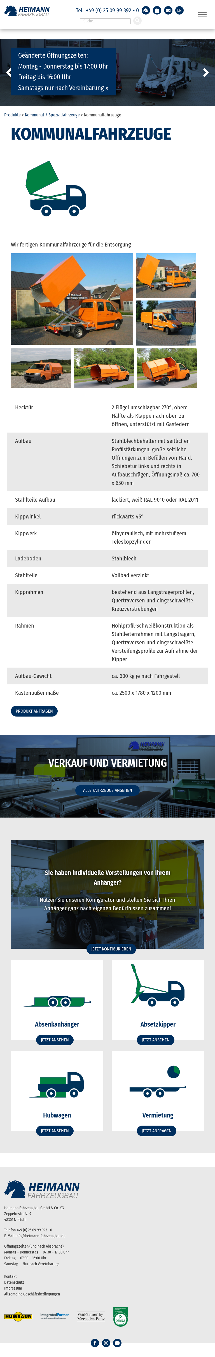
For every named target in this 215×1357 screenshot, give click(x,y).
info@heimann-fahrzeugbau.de (40, 1236)
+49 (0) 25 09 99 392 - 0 (34, 1230)
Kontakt (10, 1276)
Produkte (12, 115)
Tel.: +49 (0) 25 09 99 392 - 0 (107, 10)
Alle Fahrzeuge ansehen (107, 790)
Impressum (13, 1288)
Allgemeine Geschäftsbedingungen (32, 1294)
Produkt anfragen (34, 711)
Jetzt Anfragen (157, 1130)
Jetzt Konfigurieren (111, 949)
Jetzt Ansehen (55, 1040)
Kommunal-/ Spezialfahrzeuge (52, 115)
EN (179, 10)
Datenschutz (14, 1282)
